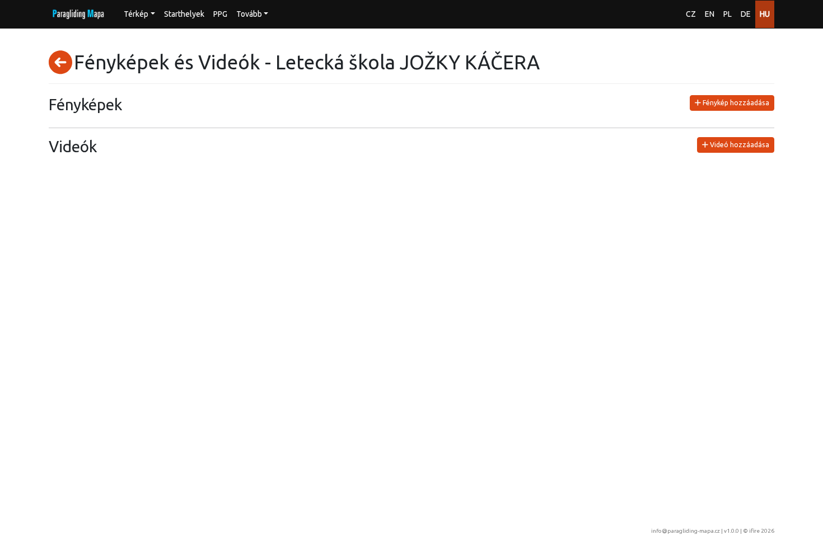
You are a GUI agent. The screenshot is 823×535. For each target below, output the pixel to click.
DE (746, 14)
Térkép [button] (136, 14)
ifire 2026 (761, 531)
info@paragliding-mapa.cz (685, 531)
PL (727, 14)
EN (709, 14)
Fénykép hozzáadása (735, 102)
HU (765, 14)
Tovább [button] (249, 14)
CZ (691, 14)
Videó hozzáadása (738, 144)
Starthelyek (184, 14)
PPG (220, 14)
